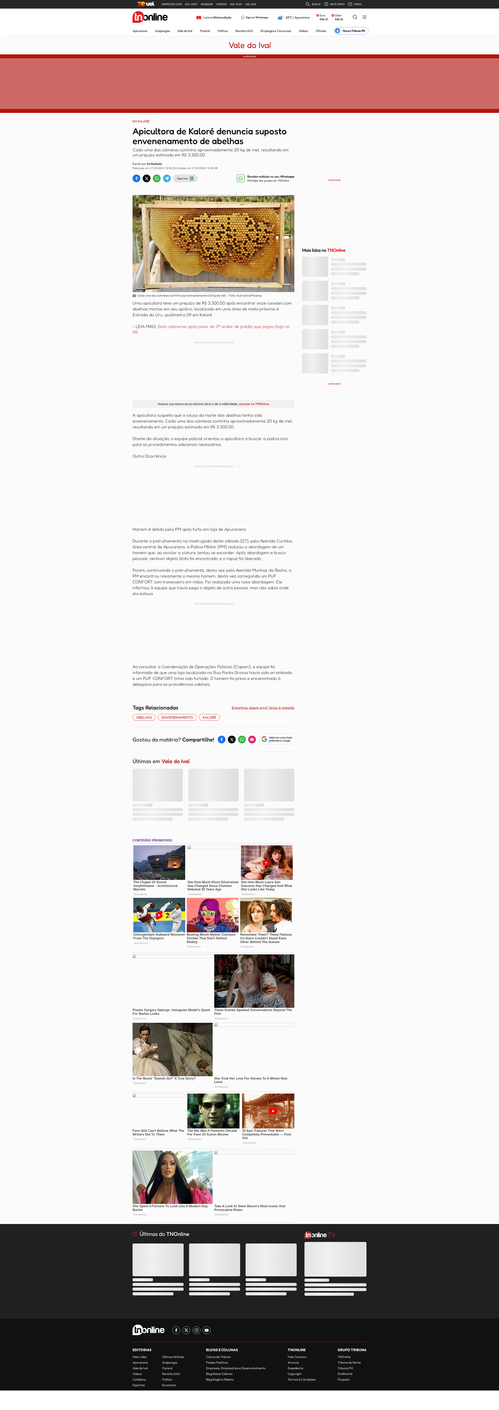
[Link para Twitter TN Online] (186, 1330)
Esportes (139, 1385)
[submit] (355, 17)
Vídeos (303, 31)
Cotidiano (139, 1379)
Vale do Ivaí (184, 31)
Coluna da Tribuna (218, 1357)
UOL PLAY (236, 4)
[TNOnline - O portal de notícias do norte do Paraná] (150, 17)
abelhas (144, 717)
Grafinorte (345, 1374)
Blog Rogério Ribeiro (220, 1379)
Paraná (205, 31)
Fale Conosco (297, 1357)
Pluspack (344, 1379)
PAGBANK (207, 4)
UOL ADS (250, 4)
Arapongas (162, 31)
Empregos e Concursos (276, 31)
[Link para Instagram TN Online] (196, 1330)
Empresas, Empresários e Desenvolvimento (235, 1368)
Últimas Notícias (173, 1357)
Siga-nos (182, 178)
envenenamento (177, 717)
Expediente (295, 1368)
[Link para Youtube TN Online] (207, 1330)
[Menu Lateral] (364, 17)
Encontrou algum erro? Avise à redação (263, 707)
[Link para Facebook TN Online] (176, 1330)
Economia (169, 1385)
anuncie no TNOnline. (254, 404)
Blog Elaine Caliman (219, 1374)
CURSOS (221, 4)
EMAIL (358, 4)
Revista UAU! (244, 31)
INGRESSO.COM (172, 4)
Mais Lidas (140, 1357)
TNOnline (344, 1357)
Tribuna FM (345, 1368)
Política (223, 31)
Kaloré (209, 717)
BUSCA (316, 4)
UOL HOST (191, 4)
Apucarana (140, 31)
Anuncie (293, 1362)
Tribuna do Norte (349, 1362)
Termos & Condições (302, 1379)
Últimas (321, 31)
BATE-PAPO (337, 4)
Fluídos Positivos (217, 1362)
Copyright (295, 1374)
